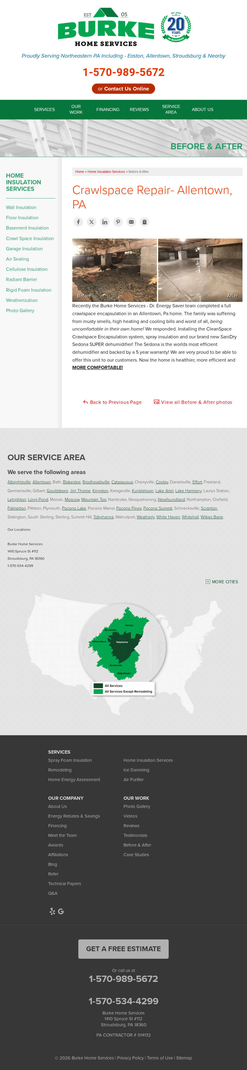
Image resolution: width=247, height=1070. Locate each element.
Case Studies (136, 854)
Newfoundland (171, 499)
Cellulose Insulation (27, 269)
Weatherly (146, 517)
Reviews (131, 825)
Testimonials (135, 835)
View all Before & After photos (196, 402)
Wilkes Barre (212, 517)
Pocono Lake (74, 508)
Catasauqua (122, 482)
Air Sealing (17, 259)
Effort (197, 482)
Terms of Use (160, 1058)
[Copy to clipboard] (144, 222)
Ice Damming (136, 770)
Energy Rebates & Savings (74, 816)
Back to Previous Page (115, 402)
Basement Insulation (27, 228)
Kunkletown (143, 490)
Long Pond (38, 499)
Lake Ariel (164, 490)
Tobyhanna (103, 517)
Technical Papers (64, 883)
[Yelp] (52, 911)
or (123, 89)
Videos (130, 816)
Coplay (162, 482)
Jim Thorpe (80, 490)
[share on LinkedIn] (105, 222)
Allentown (42, 482)
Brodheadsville (96, 482)
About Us (57, 806)
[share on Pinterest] (118, 222)
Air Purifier (134, 779)
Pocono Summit (157, 508)
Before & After (137, 845)
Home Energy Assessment (74, 779)
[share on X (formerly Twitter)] (91, 222)
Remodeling (60, 770)
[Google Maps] (60, 911)
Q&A (53, 893)
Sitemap (184, 1058)
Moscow (72, 499)
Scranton (209, 508)
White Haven (168, 517)
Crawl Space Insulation (30, 238)
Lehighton (17, 499)
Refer (53, 874)
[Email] (131, 222)
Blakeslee (72, 482)
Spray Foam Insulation (70, 760)
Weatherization (22, 300)
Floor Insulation (22, 217)
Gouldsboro (57, 490)
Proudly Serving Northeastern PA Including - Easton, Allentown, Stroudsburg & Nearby (123, 56)
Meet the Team (62, 835)
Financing (57, 825)
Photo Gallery (20, 310)
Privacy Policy (130, 1058)
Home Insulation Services (23, 182)
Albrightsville (19, 482)
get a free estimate (123, 948)
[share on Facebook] (78, 222)
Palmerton (17, 508)
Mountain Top (93, 499)
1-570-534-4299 (123, 1001)
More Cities (225, 582)
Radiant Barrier (21, 279)
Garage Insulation (24, 249)
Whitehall (190, 517)
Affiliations (58, 854)
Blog (52, 864)
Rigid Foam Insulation (29, 290)
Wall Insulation (21, 207)
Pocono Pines (129, 508)
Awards (55, 845)
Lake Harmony (188, 490)
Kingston (100, 490)
